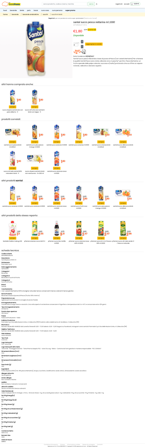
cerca (91, 4)
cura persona (57, 10)
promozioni (79, 18)
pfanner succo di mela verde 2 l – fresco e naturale (123, 242)
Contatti (100, 444)
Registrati (52, 18)
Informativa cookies (73, 444)
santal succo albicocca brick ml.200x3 (123, 146)
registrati (119, 4)
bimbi (22, 10)
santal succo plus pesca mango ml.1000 (34, 146)
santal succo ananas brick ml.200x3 (101, 146)
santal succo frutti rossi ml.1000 (79, 207)
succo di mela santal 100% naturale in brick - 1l (13, 172)
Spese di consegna (88, 444)
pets (29, 10)
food (5, 10)
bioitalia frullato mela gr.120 (12, 241)
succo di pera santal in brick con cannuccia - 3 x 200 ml (34, 172)
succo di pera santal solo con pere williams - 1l (12, 111)
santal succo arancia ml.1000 (57, 145)
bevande (13, 10)
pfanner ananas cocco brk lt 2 (34, 241)
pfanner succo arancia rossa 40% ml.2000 (79, 242)
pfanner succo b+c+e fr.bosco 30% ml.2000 (101, 242)
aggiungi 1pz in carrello (94, 44)
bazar (36, 10)
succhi (45, 14)
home (5, 14)
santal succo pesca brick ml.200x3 (12, 146)
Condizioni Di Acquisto (51, 444)
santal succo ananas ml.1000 (79, 145)
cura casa (45, 10)
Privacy (62, 444)
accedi (126, 4)
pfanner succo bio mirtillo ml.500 (57, 242)
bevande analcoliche (31, 14)
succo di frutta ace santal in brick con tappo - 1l (35, 111)
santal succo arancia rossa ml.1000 (56, 172)
